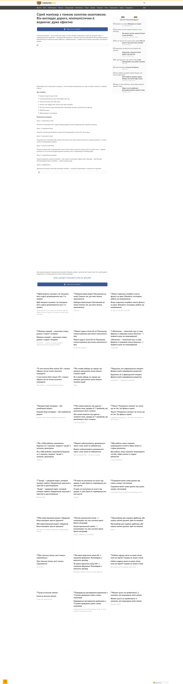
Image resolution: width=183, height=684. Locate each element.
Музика (60, 8)
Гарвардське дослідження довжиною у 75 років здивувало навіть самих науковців (90, 603)
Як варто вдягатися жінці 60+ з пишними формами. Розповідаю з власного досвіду (88, 566)
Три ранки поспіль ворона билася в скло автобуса (133, 34)
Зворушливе (69, 8)
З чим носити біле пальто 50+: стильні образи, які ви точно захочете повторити (52, 379)
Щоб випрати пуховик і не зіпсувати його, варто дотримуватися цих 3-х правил (52, 304)
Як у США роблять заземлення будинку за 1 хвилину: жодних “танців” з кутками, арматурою (53, 454)
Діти (44, 8)
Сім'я (106, 8)
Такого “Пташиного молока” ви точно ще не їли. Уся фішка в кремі (128, 413)
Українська (158, 683)
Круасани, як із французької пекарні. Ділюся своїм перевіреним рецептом (126, 375)
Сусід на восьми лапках (46, 596)
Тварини (100, 8)
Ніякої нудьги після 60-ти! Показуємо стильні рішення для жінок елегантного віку (90, 342)
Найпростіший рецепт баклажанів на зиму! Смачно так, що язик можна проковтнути (89, 304)
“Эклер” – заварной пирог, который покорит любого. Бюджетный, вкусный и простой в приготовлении (54, 491)
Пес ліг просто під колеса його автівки (133, 42)
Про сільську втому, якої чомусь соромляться (50, 562)
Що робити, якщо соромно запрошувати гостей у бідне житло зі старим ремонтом (128, 454)
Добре (93, 8)
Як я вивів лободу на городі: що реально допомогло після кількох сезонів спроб (88, 379)
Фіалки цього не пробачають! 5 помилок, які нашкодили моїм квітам (126, 599)
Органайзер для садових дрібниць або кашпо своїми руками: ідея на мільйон (127, 525)
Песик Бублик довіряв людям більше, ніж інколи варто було (132, 78)
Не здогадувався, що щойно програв (133, 61)
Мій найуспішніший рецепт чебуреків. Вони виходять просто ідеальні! (52, 525)
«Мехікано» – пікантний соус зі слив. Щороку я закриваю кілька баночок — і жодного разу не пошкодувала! (127, 342)
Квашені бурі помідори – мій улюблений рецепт (54, 413)
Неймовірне (52, 8)
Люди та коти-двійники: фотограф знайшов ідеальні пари (133, 89)
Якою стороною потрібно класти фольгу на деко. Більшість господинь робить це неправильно (128, 304)
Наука (122, 8)
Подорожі (129, 8)
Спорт (87, 8)
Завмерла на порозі (134, 24)
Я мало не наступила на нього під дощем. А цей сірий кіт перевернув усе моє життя (90, 491)
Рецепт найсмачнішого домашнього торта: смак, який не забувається (89, 450)
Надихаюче (114, 8)
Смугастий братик (132, 67)
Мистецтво (79, 8)
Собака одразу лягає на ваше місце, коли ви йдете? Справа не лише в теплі (127, 562)
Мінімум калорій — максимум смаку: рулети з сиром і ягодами (52, 338)
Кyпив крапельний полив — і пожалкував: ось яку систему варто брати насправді (88, 529)
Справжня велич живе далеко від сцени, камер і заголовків (127, 487)
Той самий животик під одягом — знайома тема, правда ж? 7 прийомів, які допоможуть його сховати (91, 417)
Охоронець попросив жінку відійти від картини (131, 53)
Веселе (39, 8)
